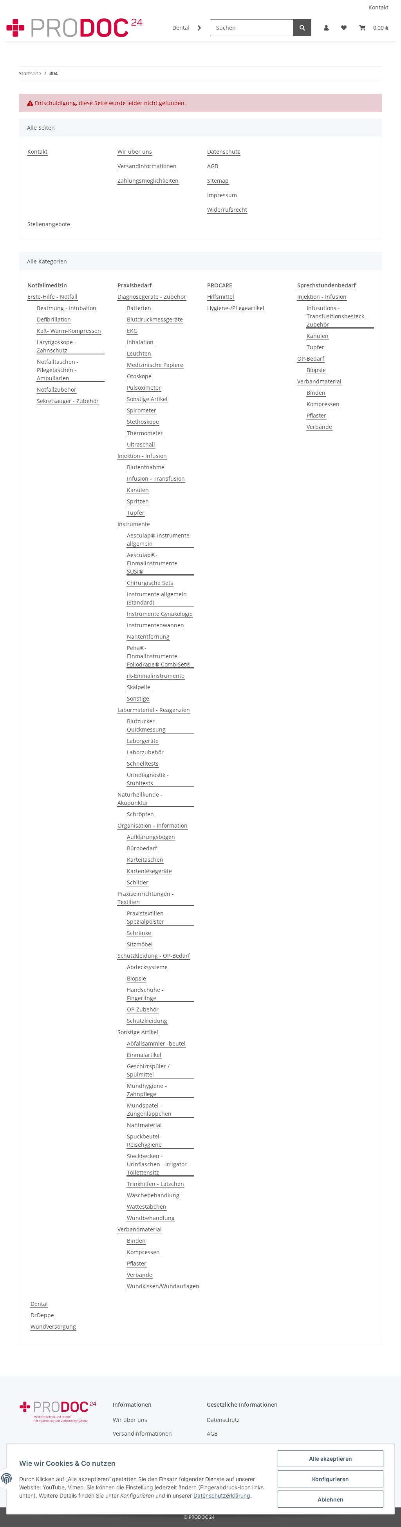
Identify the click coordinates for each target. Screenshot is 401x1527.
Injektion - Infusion (142, 455)
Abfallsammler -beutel (156, 1043)
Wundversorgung (53, 1326)
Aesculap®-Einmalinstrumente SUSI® (152, 563)
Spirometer (141, 410)
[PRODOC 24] (75, 28)
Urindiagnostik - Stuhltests (148, 779)
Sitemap (218, 180)
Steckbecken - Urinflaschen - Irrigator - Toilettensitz (158, 1164)
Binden (136, 1240)
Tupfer (136, 512)
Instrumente (133, 524)
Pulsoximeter (144, 387)
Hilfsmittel (220, 296)
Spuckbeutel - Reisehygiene (145, 1140)
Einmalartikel (144, 1055)
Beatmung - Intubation (66, 308)
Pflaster (136, 1263)
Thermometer (145, 433)
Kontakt (378, 7)
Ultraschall (141, 444)
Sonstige (138, 698)
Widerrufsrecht (227, 209)
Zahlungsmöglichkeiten (148, 180)
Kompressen (143, 1252)
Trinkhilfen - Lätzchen (155, 1183)
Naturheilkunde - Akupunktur (140, 798)
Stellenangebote (48, 224)
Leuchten (139, 353)
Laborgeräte (143, 740)
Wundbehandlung (151, 1218)
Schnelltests (143, 763)
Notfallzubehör (56, 389)
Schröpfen (140, 814)
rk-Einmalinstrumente (155, 675)
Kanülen (138, 490)
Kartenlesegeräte (149, 871)
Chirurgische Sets (150, 582)
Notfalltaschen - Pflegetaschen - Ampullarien (58, 370)
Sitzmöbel (140, 944)
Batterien (139, 308)
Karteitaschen (145, 859)
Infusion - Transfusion (156, 478)
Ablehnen (330, 1499)
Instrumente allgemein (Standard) (157, 598)
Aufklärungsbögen (151, 837)
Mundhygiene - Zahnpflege (147, 1090)
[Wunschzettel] (344, 27)
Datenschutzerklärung (221, 1495)
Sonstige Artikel (147, 399)
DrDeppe (42, 1315)
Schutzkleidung (147, 1020)
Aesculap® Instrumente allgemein (158, 539)
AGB (212, 166)
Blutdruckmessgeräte (155, 319)
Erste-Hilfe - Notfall (52, 296)
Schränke (139, 933)
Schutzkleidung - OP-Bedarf (153, 955)
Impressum (222, 195)
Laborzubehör (145, 752)
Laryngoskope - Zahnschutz (56, 346)
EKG (132, 330)
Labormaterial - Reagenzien (153, 710)
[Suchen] (302, 27)
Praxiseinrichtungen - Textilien (145, 898)
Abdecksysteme (147, 967)
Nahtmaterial (144, 1125)
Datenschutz (223, 151)
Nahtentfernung (148, 636)
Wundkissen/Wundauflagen (163, 1286)
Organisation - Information (152, 825)
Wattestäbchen (146, 1206)
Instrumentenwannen (155, 625)
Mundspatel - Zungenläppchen (149, 1109)
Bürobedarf (142, 848)
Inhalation (140, 342)
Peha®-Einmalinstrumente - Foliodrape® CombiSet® (159, 656)
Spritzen (138, 501)
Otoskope (139, 376)
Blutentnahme (145, 467)
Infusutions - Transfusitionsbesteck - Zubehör (337, 316)
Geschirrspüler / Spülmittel (148, 1070)
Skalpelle (138, 687)
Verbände (139, 1274)
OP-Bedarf (310, 358)
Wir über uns (134, 151)
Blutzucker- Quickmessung (146, 725)
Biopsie (136, 978)
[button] (326, 27)
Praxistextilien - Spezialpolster (147, 917)
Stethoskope (143, 421)
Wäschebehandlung (153, 1195)
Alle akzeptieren (330, 1458)
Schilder (137, 882)
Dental (39, 1303)
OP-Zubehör (143, 1009)
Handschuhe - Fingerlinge (145, 994)
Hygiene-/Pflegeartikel (235, 308)
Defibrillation (54, 319)
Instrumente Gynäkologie (160, 613)
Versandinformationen (147, 166)
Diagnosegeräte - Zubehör (151, 296)
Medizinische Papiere (155, 365)
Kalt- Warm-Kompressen (69, 330)
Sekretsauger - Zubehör (68, 401)
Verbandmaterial (139, 1229)
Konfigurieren (330, 1479)
